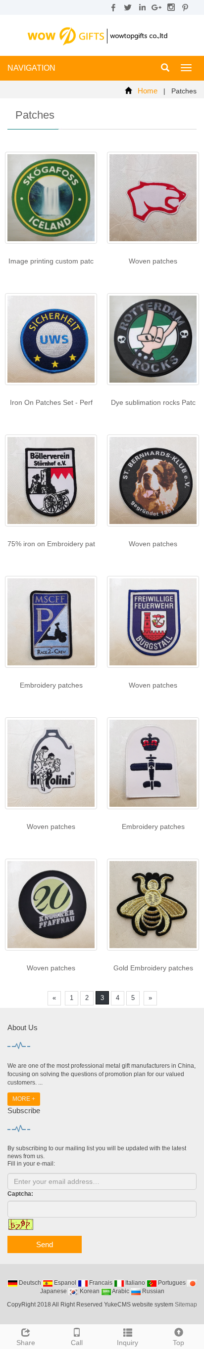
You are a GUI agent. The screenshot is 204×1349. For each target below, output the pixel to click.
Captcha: (20, 1193)
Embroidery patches (51, 685)
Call (77, 1343)
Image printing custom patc (51, 261)
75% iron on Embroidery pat (51, 544)
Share (25, 1343)
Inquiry (127, 1343)
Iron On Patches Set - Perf (51, 402)
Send (44, 1244)
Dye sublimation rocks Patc (153, 402)
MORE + (23, 1098)
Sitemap (186, 1304)
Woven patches (153, 261)
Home (147, 91)
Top (178, 1343)
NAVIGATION (31, 68)
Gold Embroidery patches (153, 968)
